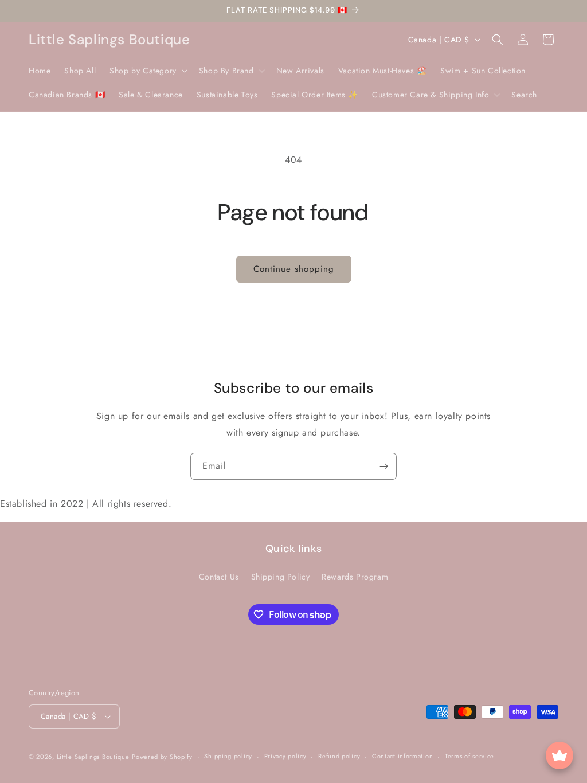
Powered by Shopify (162, 756)
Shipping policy (228, 756)
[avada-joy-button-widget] (559, 755)
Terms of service (469, 756)
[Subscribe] (383, 466)
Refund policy (339, 756)
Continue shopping (293, 269)
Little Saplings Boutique (93, 756)
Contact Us (219, 576)
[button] (147, 70)
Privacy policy (285, 756)
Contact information (402, 756)
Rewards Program (355, 576)
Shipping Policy (280, 576)
